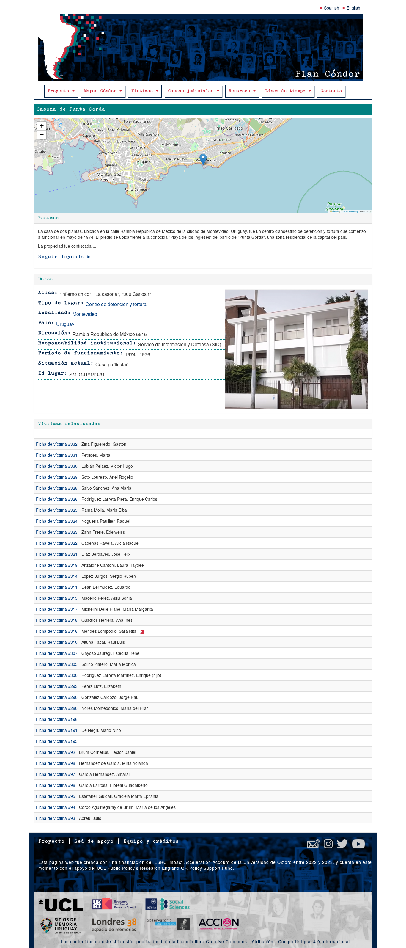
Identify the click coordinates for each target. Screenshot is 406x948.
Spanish (331, 8)
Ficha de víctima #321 (57, 554)
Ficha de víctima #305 (57, 664)
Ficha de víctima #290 (57, 697)
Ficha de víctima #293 (57, 686)
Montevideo (85, 313)
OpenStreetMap (350, 211)
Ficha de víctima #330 (57, 466)
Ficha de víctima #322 (57, 543)
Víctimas (143, 91)
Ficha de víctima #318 (57, 620)
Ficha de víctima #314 (57, 576)
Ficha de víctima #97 (55, 774)
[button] (203, 159)
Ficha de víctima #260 (57, 708)
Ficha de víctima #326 (57, 499)
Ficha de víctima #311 (57, 587)
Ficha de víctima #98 (55, 763)
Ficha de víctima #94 (55, 807)
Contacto (331, 91)
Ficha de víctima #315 (57, 598)
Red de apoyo (94, 841)
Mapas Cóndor (101, 91)
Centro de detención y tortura (116, 304)
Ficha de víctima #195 (57, 741)
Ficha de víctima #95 (55, 796)
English (353, 8)
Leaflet (335, 211)
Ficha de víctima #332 (57, 444)
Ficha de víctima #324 (57, 521)
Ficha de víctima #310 (57, 642)
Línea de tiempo (286, 91)
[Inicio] (203, 47)
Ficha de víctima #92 (55, 752)
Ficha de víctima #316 (57, 631)
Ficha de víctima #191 (57, 730)
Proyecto (60, 91)
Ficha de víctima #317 (57, 609)
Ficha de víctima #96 (55, 785)
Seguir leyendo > (64, 257)
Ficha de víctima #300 (57, 675)
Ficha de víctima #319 (57, 565)
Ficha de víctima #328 (57, 488)
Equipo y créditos (151, 841)
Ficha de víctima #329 (57, 477)
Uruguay (65, 324)
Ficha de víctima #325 (57, 510)
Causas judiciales (192, 91)
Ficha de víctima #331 (57, 455)
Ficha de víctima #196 (57, 719)
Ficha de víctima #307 (57, 653)
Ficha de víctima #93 (55, 818)
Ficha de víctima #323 (57, 532)
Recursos (241, 91)
